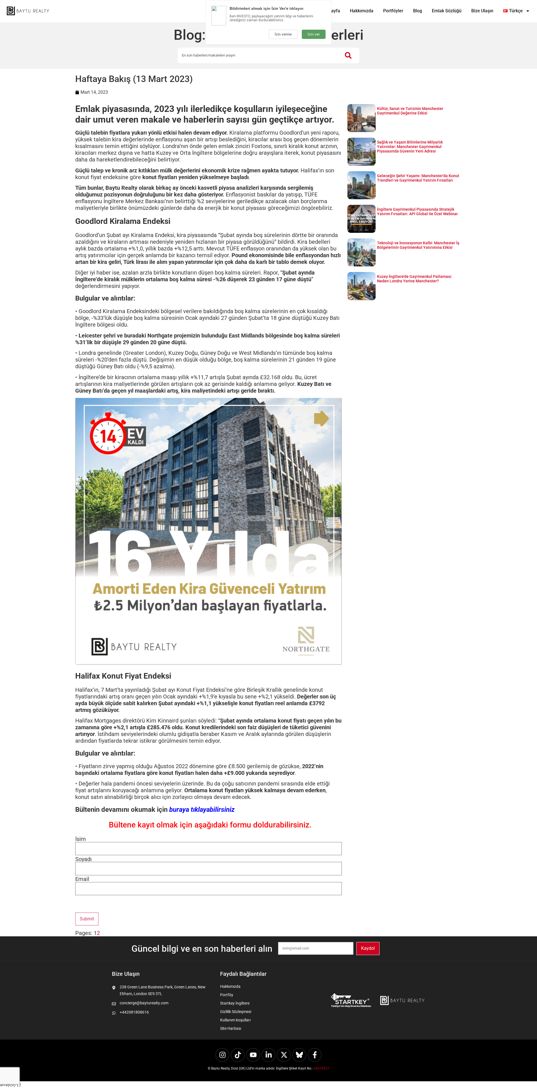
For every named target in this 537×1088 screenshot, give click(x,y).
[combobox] (258, 55)
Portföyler (393, 10)
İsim (80, 839)
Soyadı (83, 859)
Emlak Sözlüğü (446, 10)
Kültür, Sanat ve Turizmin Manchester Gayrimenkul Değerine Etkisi (410, 110)
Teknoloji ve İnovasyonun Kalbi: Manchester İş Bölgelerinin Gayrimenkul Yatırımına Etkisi (418, 245)
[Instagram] (222, 1055)
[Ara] (349, 55)
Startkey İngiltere (234, 1003)
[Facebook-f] (315, 1055)
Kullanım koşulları (235, 1020)
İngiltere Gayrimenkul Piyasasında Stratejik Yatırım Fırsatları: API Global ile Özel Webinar (417, 211)
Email (82, 879)
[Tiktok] (238, 1055)
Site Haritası (230, 1028)
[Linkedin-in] (268, 1055)
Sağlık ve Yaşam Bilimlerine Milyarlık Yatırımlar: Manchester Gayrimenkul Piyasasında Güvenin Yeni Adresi (410, 146)
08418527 (321, 1068)
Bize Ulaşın (482, 10)
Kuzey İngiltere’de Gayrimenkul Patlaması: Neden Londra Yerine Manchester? (414, 278)
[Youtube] (253, 1055)
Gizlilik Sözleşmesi (235, 1011)
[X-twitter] (284, 1055)
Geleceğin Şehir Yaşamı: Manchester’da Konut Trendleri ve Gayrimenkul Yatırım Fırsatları (418, 177)
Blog (417, 10)
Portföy (226, 995)
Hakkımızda (361, 10)
